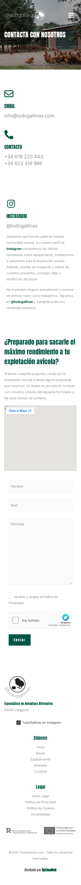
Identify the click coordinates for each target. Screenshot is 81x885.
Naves (40, 753)
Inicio (40, 747)
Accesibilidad (40, 814)
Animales (40, 765)
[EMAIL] (8, 93)
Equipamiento (40, 759)
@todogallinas (22, 302)
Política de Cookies (40, 808)
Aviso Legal (40, 796)
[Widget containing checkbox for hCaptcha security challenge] (40, 620)
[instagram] (11, 203)
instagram (16, 216)
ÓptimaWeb (49, 870)
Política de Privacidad (40, 802)
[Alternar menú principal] (71, 15)
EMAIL (9, 106)
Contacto (40, 771)
